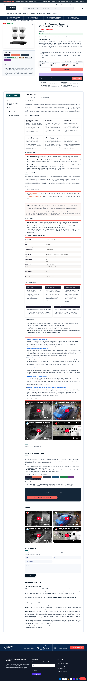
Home (7, 20)
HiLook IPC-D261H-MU (34, 193)
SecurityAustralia (12, 678)
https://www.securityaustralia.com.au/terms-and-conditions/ (61, 597)
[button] (82, 8)
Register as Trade (46, 1)
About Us (59, 661)
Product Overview (13, 95)
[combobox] (48, 8)
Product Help (12, 111)
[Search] (24, 8)
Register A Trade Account (62, 666)
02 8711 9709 (7, 4)
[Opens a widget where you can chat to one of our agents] (82, 678)
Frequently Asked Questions (66, 1)
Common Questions (13, 100)
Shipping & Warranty (14, 115)
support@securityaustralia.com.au (15, 4)
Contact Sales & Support (79, 1)
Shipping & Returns (61, 668)
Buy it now (61, 74)
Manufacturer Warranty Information (64, 670)
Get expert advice (77, 78)
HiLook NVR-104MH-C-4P (35, 196)
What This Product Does (13, 104)
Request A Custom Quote (62, 665)
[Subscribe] (53, 665)
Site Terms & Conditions (62, 671)
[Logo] (10, 8)
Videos (10, 107)
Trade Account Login (56, 1)
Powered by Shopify (18, 678)
